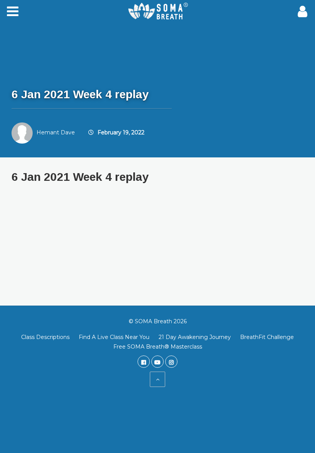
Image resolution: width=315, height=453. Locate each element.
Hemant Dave (55, 132)
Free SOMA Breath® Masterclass (157, 346)
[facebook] (144, 361)
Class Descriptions (45, 337)
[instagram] (171, 361)
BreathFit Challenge (267, 337)
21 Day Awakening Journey (195, 337)
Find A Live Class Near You (114, 337)
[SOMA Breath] (157, 11)
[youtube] (157, 361)
